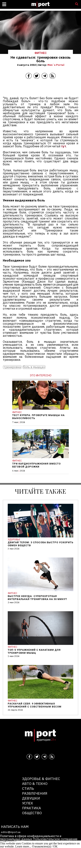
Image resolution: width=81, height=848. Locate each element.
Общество (32, 812)
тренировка (12, 367)
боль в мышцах (34, 367)
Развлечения (34, 793)
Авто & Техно (34, 783)
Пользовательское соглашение (55, 839)
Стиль (28, 788)
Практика (31, 808)
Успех (27, 803)
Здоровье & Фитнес (41, 778)
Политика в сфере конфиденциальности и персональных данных (30, 837)
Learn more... (23, 846)
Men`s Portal (55, 65)
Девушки (31, 798)
